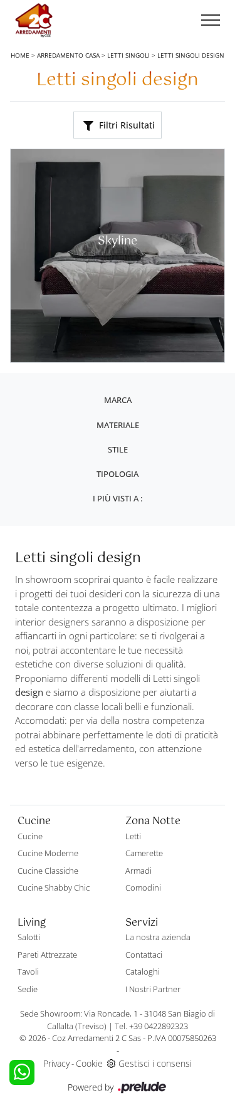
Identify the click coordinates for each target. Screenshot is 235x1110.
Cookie (89, 1063)
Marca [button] (118, 400)
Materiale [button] (118, 425)
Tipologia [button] (117, 473)
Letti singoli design (190, 55)
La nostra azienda (158, 937)
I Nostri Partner (152, 989)
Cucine (30, 836)
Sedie (28, 989)
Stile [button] (118, 449)
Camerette (144, 853)
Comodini (143, 887)
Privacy (56, 1063)
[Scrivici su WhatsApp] (21, 1072)
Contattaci (143, 954)
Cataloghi (142, 971)
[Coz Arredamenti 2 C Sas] (34, 20)
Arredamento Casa (68, 55)
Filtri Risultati (126, 125)
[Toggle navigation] (210, 20)
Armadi (138, 870)
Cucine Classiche (48, 870)
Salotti (29, 937)
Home (20, 55)
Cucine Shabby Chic (54, 887)
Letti (133, 836)
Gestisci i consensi (155, 1063)
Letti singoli (128, 55)
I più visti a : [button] (117, 498)
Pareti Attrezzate (47, 954)
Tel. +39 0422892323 (151, 1026)
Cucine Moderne (48, 853)
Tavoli (28, 971)
